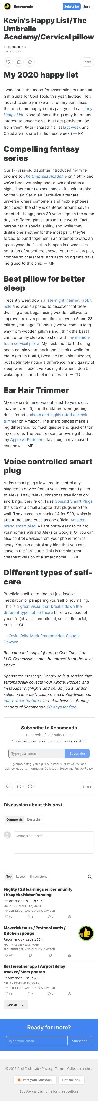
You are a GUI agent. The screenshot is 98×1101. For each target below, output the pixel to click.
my (89, 108)
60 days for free (61, 707)
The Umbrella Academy (45, 176)
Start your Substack (37, 1080)
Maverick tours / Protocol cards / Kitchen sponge (35, 931)
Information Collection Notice (48, 768)
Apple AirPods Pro (27, 439)
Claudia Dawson (43, 910)
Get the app (71, 1080)
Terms (59, 1068)
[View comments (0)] (19, 62)
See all (12, 1004)
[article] (49, 903)
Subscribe (71, 6)
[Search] (89, 876)
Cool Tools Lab (15, 47)
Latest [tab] (21, 876)
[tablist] (23, 819)
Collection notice (80, 1068)
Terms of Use (71, 764)
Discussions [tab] (38, 876)
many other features (22, 700)
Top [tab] (9, 876)
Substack (26, 1091)
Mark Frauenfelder (47, 636)
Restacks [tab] (33, 819)
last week (72, 127)
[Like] (8, 62)
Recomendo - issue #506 (23, 900)
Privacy (47, 1068)
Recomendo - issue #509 (23, 978)
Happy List (13, 114)
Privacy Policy (83, 768)
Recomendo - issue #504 (23, 939)
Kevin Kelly (18, 636)
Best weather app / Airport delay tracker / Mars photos (34, 969)
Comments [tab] (14, 819)
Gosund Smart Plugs (74, 501)
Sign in (88, 6)
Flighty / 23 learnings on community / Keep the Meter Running (38, 892)
